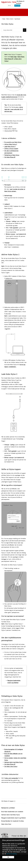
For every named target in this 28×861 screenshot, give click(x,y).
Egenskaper (17, 19)
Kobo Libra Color (6, 824)
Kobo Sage (14, 56)
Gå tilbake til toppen (7, 801)
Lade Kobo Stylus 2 (9, 146)
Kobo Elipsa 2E (8, 59)
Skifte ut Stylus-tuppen (11, 148)
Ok (8, 857)
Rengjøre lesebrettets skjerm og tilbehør (13, 818)
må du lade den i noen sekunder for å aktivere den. (13, 109)
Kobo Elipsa (20, 56)
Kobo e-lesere (9, 19)
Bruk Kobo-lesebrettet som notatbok (12, 811)
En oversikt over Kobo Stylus (12, 142)
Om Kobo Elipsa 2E (9, 157)
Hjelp (3, 19)
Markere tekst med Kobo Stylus (13, 762)
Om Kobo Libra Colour (10, 766)
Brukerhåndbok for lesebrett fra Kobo (12, 821)
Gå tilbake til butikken (20, 2)
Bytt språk (17, 5)
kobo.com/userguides (11, 778)
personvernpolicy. (11, 854)
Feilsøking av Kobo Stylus (11, 155)
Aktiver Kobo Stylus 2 (10, 144)
